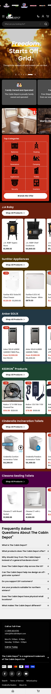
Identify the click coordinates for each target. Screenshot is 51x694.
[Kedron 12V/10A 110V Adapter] (35, 391)
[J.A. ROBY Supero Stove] (12, 229)
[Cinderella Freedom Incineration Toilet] (35, 443)
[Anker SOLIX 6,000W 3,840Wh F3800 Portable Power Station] (35, 335)
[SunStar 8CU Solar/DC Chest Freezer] (12, 281)
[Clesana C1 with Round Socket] (12, 498)
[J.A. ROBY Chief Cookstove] (35, 229)
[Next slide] (35, 74)
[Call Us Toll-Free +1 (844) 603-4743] (38, 16)
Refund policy (31, 681)
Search (4, 681)
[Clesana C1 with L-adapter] (35, 498)
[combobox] (25, 24)
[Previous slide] (15, 74)
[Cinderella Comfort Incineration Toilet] (12, 443)
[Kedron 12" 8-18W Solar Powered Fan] (12, 391)
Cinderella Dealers (9, 685)
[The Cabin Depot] (3, 5)
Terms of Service (17, 681)
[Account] (43, 16)
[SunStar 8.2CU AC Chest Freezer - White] (35, 281)
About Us (23, 685)
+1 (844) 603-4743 (12, 631)
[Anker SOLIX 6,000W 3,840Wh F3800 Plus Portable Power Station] (12, 335)
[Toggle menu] (3, 16)
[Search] (45, 24)
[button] (40, 24)
